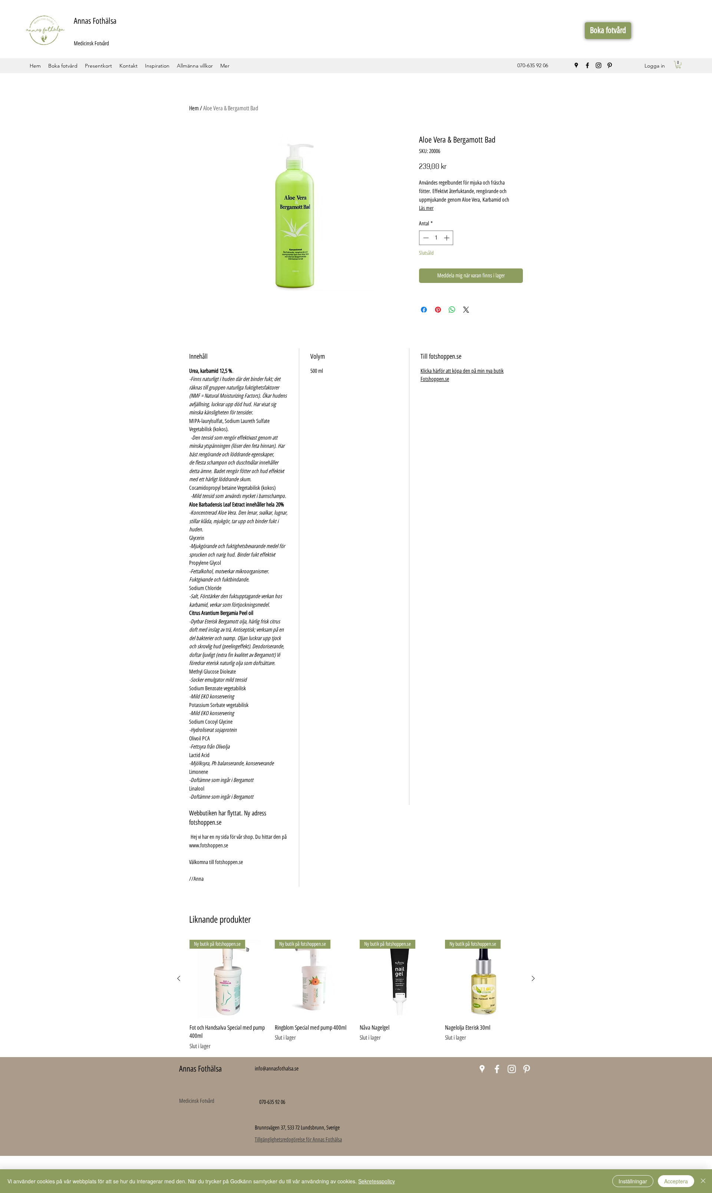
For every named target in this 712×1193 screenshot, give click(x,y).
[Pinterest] (609, 65)
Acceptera (676, 1181)
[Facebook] (587, 65)
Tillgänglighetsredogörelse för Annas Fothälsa (298, 1139)
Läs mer (426, 208)
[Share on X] (466, 309)
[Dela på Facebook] (423, 309)
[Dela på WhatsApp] (452, 309)
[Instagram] (598, 65)
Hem (194, 108)
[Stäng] (703, 1181)
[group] (356, 995)
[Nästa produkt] (533, 978)
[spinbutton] (436, 238)
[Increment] (447, 238)
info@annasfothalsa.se (277, 1068)
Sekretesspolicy (376, 1181)
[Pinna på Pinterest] (438, 309)
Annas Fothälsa (95, 21)
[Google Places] (576, 65)
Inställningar (633, 1181)
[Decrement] (425, 238)
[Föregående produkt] (178, 978)
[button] (678, 64)
